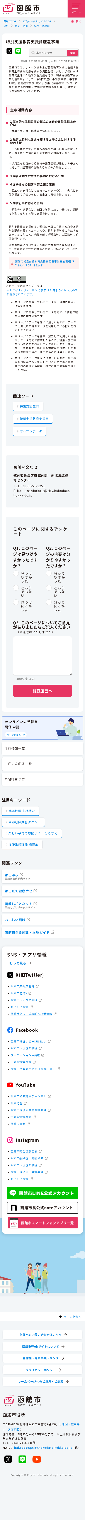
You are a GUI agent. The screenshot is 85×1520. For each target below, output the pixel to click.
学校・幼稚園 (42, 26)
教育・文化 (21, 26)
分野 (6, 26)
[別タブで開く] (9, 51)
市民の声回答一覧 (18, 763)
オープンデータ (31, 431)
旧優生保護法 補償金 (23, 844)
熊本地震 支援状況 (21, 811)
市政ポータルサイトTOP (37, 21)
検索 (72, 52)
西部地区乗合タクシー (24, 822)
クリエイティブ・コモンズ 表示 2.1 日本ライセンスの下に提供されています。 (42, 292)
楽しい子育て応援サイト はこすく (33, 833)
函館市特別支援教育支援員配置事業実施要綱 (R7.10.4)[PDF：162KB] (45, 263)
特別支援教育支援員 (34, 418)
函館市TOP (10, 21)
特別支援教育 (29, 406)
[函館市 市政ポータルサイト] (21, 8)
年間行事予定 (14, 779)
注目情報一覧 (14, 748)
